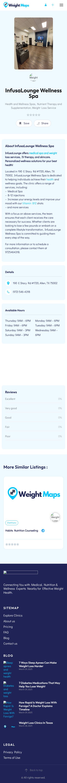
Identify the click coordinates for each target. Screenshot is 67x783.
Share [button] (44, 123)
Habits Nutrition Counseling (21, 530)
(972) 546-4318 (21, 292)
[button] (24, 123)
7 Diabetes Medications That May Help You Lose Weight (39, 684)
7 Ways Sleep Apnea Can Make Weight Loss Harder (38, 664)
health (50, 179)
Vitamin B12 (29, 203)
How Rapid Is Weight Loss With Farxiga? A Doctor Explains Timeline (38, 706)
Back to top (36, 770)
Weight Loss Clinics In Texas (36, 723)
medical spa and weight (43, 153)
